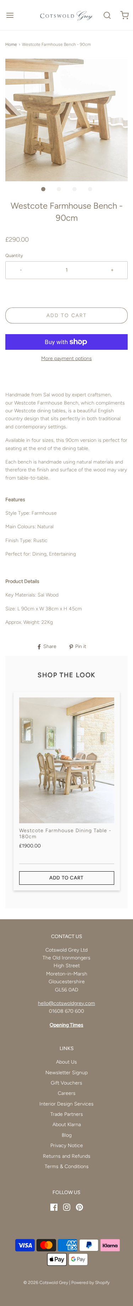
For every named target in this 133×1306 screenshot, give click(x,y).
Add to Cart (66, 315)
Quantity (14, 255)
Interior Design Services (66, 1104)
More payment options (66, 358)
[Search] (107, 15)
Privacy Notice (66, 1145)
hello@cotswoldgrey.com (66, 1003)
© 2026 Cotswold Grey (45, 1282)
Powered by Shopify (90, 1282)
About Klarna (66, 1125)
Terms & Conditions (67, 1166)
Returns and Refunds (66, 1156)
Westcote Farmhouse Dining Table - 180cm (65, 834)
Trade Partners (66, 1114)
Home (11, 44)
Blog (67, 1135)
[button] (66, 120)
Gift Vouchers (66, 1083)
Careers (67, 1093)
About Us (66, 1062)
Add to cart (66, 878)
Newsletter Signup (66, 1073)
